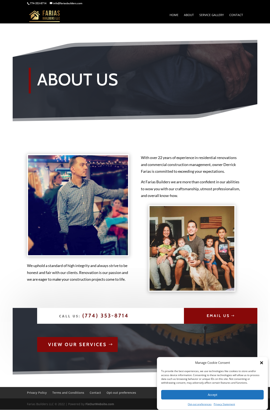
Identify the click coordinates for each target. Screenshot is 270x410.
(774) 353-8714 (105, 315)
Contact (236, 15)
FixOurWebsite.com (99, 404)
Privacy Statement (224, 404)
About (189, 15)
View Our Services (77, 344)
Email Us (218, 315)
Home (174, 15)
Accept (212, 395)
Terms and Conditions (68, 393)
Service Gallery (211, 15)
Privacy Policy (37, 393)
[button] (261, 363)
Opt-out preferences (200, 404)
